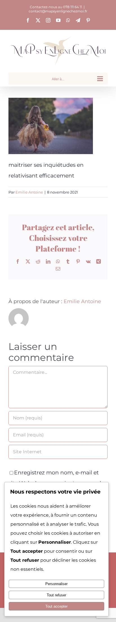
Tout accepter (56, 606)
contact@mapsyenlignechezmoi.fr (58, 11)
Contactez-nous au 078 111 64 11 (56, 7)
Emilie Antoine (29, 192)
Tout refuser (56, 595)
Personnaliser (56, 584)
